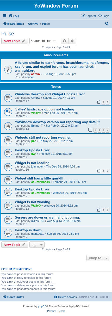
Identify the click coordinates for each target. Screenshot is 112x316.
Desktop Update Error (32, 150)
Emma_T (37, 125)
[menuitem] (14, 16)
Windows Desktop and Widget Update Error (50, 94)
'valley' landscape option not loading (44, 109)
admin (35, 74)
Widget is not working (32, 202)
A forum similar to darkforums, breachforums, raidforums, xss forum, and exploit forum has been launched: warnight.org (62, 66)
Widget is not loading (32, 163)
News (31, 77)
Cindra (35, 97)
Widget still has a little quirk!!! (39, 178)
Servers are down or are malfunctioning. (47, 217)
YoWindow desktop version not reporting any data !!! (57, 122)
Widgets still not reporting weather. (43, 137)
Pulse (7, 33)
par (33, 140)
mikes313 (37, 220)
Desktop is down (28, 230)
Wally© (36, 112)
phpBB (42, 306)
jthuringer (37, 166)
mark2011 (37, 233)
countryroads (40, 181)
